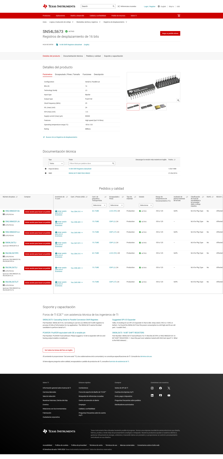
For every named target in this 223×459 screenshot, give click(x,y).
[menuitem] (179, 16)
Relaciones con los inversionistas (54, 409)
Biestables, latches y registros (87, 22)
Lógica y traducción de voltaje (60, 22)
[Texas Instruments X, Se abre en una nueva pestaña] (168, 389)
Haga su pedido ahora (170, 33)
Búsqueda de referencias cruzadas (91, 396)
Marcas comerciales (127, 445)
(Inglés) (86, 45)
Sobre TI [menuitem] (134, 16)
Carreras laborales (49, 392)
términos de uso (146, 356)
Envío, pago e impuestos (123, 396)
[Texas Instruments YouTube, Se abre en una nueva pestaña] (168, 396)
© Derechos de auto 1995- (54, 449)
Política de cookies (61, 445)
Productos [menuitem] (46, 16)
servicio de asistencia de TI (119, 361)
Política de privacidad (79, 445)
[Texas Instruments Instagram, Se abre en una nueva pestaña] (152, 389)
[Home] (59, 6)
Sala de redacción (49, 396)
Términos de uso (111, 445)
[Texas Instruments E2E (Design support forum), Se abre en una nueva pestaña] (160, 396)
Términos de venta (96, 445)
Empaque (82, 404)
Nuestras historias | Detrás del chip (55, 400)
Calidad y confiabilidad (87, 409)
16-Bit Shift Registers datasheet (70, 45)
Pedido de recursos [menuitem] (118, 16)
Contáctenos (83, 388)
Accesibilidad (47, 445)
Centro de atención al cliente (89, 400)
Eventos (46, 404)
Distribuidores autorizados (124, 404)
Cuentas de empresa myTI (124, 392)
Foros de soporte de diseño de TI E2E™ (92, 392)
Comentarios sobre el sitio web (148, 445)
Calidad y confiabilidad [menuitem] (98, 16)
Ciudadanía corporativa (51, 417)
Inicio (45, 22)
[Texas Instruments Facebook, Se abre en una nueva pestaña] (160, 389)
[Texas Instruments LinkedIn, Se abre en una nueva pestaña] (152, 396)
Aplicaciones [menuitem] (60, 16)
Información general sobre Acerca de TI (57, 388)
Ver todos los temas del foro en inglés (58, 350)
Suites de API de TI (121, 388)
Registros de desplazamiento (114, 22)
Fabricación (47, 413)
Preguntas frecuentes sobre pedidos (128, 400)
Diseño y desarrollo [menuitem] (77, 16)
